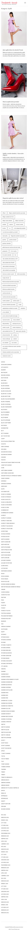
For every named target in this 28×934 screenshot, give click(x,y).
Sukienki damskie (5, 676)
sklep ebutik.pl (5, 323)
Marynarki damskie (6, 571)
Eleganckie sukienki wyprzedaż (18, 235)
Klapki (3, 489)
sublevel (3, 668)
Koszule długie (5, 536)
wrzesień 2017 (5, 910)
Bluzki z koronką (6, 404)
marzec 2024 (4, 883)
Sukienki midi (4, 695)
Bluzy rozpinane (5, 420)
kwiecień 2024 (5, 881)
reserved (3, 621)
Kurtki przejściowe (6, 549)
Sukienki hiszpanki (6, 687)
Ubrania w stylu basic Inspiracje (10, 787)
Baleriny (3, 369)
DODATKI (3, 444)
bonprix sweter (19, 224)
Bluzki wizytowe (5, 396)
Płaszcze (3, 605)
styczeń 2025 (4, 857)
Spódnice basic (5, 637)
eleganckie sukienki (6, 454)
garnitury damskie (6, 243)
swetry (3, 724)
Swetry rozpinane (6, 737)
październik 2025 (5, 833)
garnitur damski (12, 239)
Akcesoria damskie (6, 364)
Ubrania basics (5, 780)
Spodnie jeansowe (6, 655)
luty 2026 (3, 822)
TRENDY (3, 772)
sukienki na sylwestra (7, 705)
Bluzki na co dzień (6, 393)
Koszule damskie (5, 534)
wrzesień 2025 (5, 836)
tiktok (3, 756)
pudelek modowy (6, 618)
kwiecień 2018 (5, 902)
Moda (2, 573)
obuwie (3, 589)
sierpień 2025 (4, 838)
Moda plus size (5, 581)
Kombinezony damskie (7, 512)
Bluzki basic (4, 383)
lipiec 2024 (4, 873)
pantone (3, 597)
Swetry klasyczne (6, 732)
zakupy (3, 801)
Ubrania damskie (5, 782)
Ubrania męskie (5, 785)
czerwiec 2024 (5, 875)
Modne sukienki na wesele (8, 584)
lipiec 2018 (4, 899)
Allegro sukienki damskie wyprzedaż (17, 213)
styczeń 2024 (4, 888)
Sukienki (3, 671)
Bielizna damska (5, 375)
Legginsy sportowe (6, 563)
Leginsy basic (4, 565)
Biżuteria (3, 380)
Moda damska (5, 576)
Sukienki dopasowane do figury (10, 679)
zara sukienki (5, 342)
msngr (20, 304)
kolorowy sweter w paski (8, 274)
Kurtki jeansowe (5, 541)
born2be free (4, 428)
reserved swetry (6, 319)
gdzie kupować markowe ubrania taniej (11, 247)
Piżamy (3, 602)
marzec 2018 (4, 904)
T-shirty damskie (5, 753)
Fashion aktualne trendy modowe (10, 462)
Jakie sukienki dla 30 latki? (8, 262)
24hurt (4, 213)
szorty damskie (5, 745)
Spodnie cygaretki (6, 645)
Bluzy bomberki (5, 412)
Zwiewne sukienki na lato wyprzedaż (10, 352)
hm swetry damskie (6, 255)
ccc (9, 228)
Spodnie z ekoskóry (6, 660)
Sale (2, 623)
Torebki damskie (5, 766)
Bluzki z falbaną (5, 401)
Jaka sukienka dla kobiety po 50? (10, 258)
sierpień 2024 (4, 870)
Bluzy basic (4, 409)
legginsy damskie (6, 560)
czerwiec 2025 (5, 844)
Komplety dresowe (6, 520)
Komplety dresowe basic (8, 523)
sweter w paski (5, 327)
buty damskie (4, 433)
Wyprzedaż (4, 795)
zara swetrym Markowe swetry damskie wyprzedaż (11, 347)
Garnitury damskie (6, 465)
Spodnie (3, 642)
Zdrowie (3, 806)
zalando (15, 338)
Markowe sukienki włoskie (8, 289)
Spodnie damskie (5, 647)
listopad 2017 (5, 907)
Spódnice (3, 634)
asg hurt (11, 224)
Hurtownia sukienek (6, 470)
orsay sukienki (5, 312)
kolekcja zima (5, 507)
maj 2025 (3, 846)
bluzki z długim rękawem (8, 399)
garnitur (4, 239)
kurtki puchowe (5, 552)
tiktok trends (5, 758)
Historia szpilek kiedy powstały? (11, 102)
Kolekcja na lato (6, 499)
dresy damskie (5, 446)
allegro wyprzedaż (19, 220)
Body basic (4, 425)
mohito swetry (16, 300)
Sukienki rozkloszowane (8, 711)
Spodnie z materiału (6, 663)
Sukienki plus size (5, 708)
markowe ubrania (6, 293)
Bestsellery (4, 372)
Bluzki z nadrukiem (6, 407)
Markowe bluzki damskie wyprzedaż (10, 281)
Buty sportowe (5, 436)
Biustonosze (4, 377)
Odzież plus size (5, 594)
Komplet (3, 515)
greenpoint (4, 251)
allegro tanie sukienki (7, 220)
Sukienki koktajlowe (6, 690)
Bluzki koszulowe (6, 391)
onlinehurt (23, 308)
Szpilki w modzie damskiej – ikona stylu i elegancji (13, 154)
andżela (4, 224)
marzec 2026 (4, 820)
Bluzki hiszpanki (5, 388)
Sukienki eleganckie (6, 684)
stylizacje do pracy (16, 323)
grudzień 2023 (5, 891)
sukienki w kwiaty (6, 713)
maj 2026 (3, 814)
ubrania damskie (6, 335)
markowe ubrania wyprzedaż (9, 296)
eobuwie (3, 457)
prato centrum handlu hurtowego (10, 316)
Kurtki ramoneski (6, 555)
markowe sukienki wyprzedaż (9, 285)
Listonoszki (4, 568)
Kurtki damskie (5, 539)
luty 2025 (3, 854)
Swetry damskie (5, 727)
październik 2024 (5, 865)
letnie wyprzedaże (21, 274)
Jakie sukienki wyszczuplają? (8, 270)
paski (2, 600)
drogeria (3, 449)
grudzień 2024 (5, 859)
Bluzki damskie (5, 385)
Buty (2, 430)
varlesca (15, 335)
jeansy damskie (5, 478)
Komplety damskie (6, 518)
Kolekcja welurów (6, 502)
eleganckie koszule (6, 451)
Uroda (3, 790)
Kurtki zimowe (5, 557)
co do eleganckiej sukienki (19, 228)
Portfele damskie (6, 613)
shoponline (4, 629)
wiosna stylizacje (6, 338)
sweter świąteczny (17, 327)
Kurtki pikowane (5, 547)
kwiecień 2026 (5, 817)
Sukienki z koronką (6, 719)
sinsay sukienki (16, 319)
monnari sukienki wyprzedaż (8, 304)
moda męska (4, 578)
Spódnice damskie (6, 639)
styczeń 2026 (4, 825)
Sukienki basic (5, 674)
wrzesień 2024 (5, 867)
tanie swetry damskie (21, 331)
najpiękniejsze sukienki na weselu (9, 308)
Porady (3, 608)
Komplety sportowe (6, 528)
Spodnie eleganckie (6, 653)
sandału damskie (5, 626)
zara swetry (14, 342)
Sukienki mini (4, 698)
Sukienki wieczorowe (7, 716)
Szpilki (3, 750)
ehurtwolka (5, 235)
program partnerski (6, 616)
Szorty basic (4, 743)
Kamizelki (3, 481)
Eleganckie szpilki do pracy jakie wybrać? (13, 198)
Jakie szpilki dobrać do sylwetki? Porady (13, 50)
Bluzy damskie (5, 414)
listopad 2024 (5, 862)
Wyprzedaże (4, 798)
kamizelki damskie (6, 483)
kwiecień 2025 (5, 849)
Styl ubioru (4, 666)
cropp (3, 438)
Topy (2, 761)
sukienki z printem (6, 721)
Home (2, 467)
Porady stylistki (5, 610)
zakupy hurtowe (5, 803)
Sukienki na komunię (6, 703)
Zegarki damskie (5, 809)
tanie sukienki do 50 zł (7, 331)
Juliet (10, 929)
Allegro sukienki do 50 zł (8, 216)
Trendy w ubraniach (6, 777)
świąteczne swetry (6, 355)
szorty (3, 740)
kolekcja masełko (6, 496)
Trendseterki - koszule (9, 2)
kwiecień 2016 (5, 912)
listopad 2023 (5, 894)
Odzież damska (5, 592)
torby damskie (5, 764)
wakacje (3, 793)
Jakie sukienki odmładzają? (8, 266)
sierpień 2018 (4, 896)
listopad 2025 (5, 830)
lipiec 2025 (4, 841)
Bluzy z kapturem (6, 422)
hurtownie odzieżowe (7, 473)
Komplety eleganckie (7, 526)
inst (15, 255)
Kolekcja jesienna (6, 494)
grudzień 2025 (5, 828)
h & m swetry (14, 251)
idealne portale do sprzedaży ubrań (11, 475)
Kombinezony (5, 510)
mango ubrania (5, 277)
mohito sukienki (6, 300)
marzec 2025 (4, 851)
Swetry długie (5, 729)
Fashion (3, 459)
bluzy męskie (4, 417)
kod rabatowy (5, 491)
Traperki (3, 769)
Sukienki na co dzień (6, 700)
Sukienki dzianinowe (6, 682)
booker (4, 228)
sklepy (3, 631)
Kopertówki (4, 531)
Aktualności (4, 367)
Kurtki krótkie (5, 544)
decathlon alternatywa (8, 441)
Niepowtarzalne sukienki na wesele (10, 586)
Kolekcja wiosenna (6, 504)
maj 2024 (3, 878)
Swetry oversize (5, 735)
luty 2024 (3, 886)
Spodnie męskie (5, 658)
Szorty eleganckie (6, 748)
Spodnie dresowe (6, 650)
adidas (3, 362)
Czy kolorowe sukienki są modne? (10, 232)
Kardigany (4, 486)
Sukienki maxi (4, 692)
